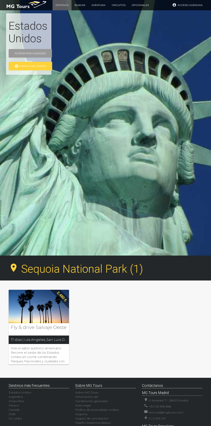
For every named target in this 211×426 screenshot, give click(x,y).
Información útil (86, 397)
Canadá (14, 410)
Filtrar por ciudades (30, 53)
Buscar (80, 5)
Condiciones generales (91, 401)
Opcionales (140, 5)
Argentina (16, 397)
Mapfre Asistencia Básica (93, 423)
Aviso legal (82, 405)
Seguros (81, 414)
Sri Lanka (15, 418)
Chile (12, 414)
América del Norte (32, 66)
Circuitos (118, 5)
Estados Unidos (20, 392)
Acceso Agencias (187, 5)
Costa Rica (16, 401)
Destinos (62, 5)
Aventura (98, 5)
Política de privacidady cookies (97, 410)
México (14, 405)
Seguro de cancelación (91, 418)
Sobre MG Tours (86, 392)
